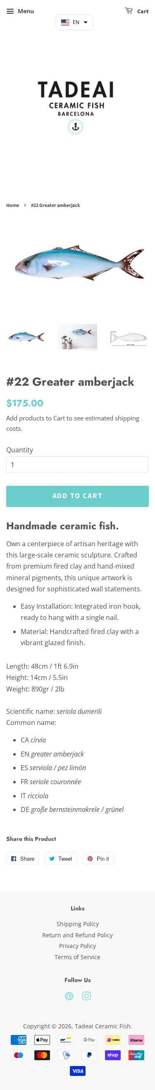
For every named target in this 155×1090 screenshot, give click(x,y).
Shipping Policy (78, 924)
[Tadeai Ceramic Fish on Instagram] (86, 997)
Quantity (19, 449)
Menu (25, 11)
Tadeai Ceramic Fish (103, 1026)
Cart (142, 11)
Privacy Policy (77, 946)
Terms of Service (77, 957)
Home (12, 205)
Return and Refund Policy (77, 935)
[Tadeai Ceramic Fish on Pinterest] (69, 997)
